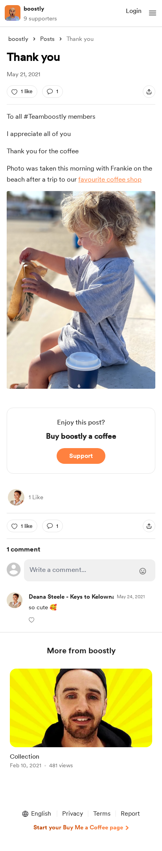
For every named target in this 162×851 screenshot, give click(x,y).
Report (130, 813)
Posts (47, 38)
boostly (34, 8)
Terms (101, 813)
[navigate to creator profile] (12, 13)
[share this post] (149, 91)
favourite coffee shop (110, 179)
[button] (152, 13)
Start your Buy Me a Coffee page (78, 827)
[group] (81, 723)
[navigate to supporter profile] (93, 596)
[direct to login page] (89, 570)
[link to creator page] (16, 497)
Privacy (72, 813)
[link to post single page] (81, 720)
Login (134, 11)
